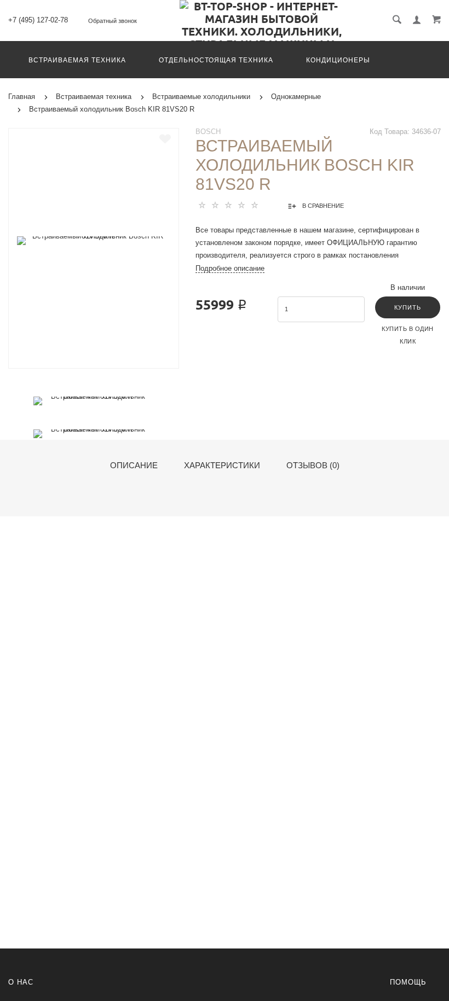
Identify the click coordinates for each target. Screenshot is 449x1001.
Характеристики (222, 465)
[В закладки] (165, 139)
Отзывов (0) (312, 465)
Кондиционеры (338, 60)
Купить (407, 307)
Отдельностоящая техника (216, 60)
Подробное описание (229, 268)
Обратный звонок (112, 21)
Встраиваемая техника (77, 60)
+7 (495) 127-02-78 (38, 20)
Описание (134, 465)
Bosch (208, 131)
